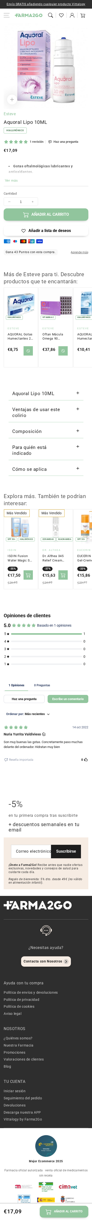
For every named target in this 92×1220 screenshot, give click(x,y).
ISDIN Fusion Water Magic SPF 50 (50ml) (21, 558)
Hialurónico (15, 130)
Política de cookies (19, 1006)
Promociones (15, 1052)
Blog (7, 1066)
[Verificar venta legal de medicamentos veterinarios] (24, 1200)
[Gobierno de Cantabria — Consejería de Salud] (68, 1200)
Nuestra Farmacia (19, 1045)
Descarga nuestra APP (22, 1112)
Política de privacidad (21, 1000)
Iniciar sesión (15, 1091)
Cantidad (10, 193)
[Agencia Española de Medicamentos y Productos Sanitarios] (24, 1186)
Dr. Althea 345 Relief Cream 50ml (53, 558)
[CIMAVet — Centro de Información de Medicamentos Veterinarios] (68, 1186)
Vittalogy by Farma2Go (23, 1119)
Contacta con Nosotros (43, 961)
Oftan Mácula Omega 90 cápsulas (52, 336)
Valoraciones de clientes (24, 1059)
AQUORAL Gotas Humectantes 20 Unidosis (20, 336)
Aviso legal (13, 1014)
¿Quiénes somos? (18, 1038)
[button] (50, 15)
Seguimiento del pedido (23, 1098)
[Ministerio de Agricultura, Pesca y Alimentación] (46, 1200)
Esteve (10, 114)
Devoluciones (15, 1105)
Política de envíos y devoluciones (31, 992)
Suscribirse (66, 851)
